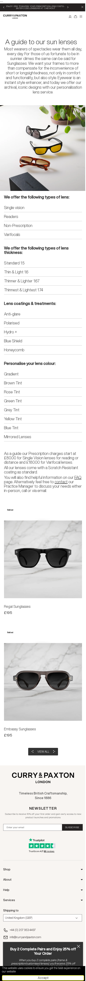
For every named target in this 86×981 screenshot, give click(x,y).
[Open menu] (81, 16)
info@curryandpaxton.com (25, 937)
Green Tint (13, 401)
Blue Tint (11, 428)
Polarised (11, 323)
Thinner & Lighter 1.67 (22, 281)
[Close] (78, 946)
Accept (43, 977)
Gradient (11, 374)
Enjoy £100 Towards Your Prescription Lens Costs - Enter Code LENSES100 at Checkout (35, 7)
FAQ (77, 477)
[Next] (68, 7)
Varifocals (12, 235)
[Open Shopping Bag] (75, 16)
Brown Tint (13, 383)
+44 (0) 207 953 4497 (23, 930)
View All (43, 751)
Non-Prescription (18, 226)
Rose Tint (12, 392)
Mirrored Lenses (17, 437)
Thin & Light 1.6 (16, 272)
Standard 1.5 (14, 263)
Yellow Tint (13, 419)
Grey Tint (11, 410)
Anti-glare (12, 314)
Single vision (14, 208)
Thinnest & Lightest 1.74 (23, 290)
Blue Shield (13, 341)
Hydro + (10, 332)
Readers (11, 217)
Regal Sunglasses (17, 606)
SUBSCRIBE (72, 827)
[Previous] (4, 7)
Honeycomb (14, 350)
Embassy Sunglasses (20, 729)
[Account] (70, 16)
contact (61, 482)
